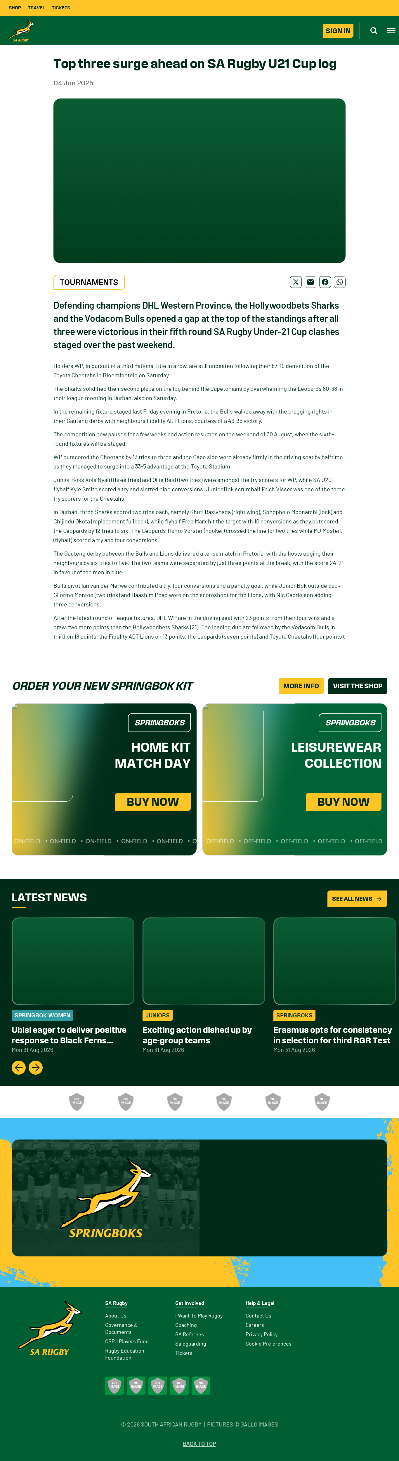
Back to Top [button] (199, 1444)
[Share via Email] (310, 282)
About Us (115, 1316)
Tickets (61, 7)
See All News (352, 898)
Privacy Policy (261, 1334)
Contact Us (258, 1316)
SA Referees (189, 1334)
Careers (255, 1325)
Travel (36, 7)
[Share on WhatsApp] (340, 282)
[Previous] (19, 1068)
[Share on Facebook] (325, 282)
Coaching (186, 1325)
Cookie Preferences (269, 1344)
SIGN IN (338, 30)
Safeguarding (190, 1344)
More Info (301, 686)
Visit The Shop (358, 686)
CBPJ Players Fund (127, 1341)
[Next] (36, 1068)
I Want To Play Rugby (199, 1316)
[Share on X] (296, 282)
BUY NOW (153, 802)
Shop (15, 7)
